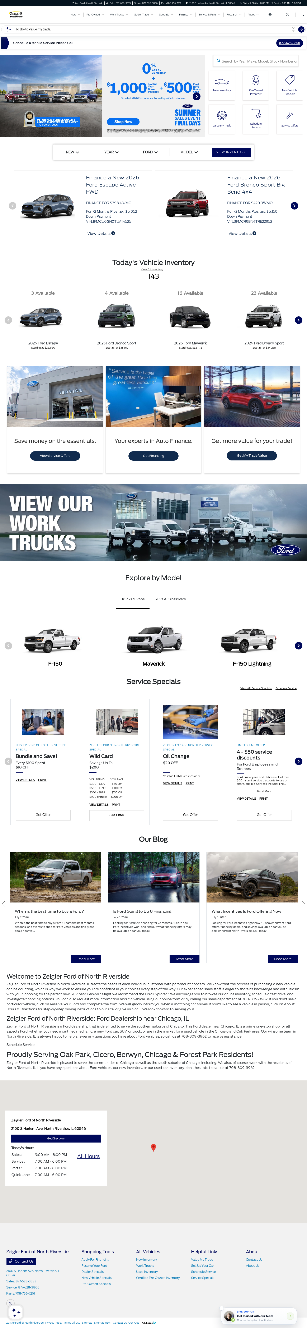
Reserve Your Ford (94, 1265)
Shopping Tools (97, 1251)
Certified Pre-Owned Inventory (158, 1277)
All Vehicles (148, 1251)
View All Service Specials (256, 688)
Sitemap (87, 1322)
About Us (252, 1265)
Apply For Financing (95, 1259)
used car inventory (169, 1068)
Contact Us (23, 1261)
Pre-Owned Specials (96, 1284)
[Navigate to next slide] (201, 96)
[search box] (255, 61)
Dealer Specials (92, 1271)
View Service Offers (55, 456)
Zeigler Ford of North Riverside (25, 1322)
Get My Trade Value (252, 456)
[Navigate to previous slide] (3, 96)
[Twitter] (10, 1303)
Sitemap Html (102, 1322)
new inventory (130, 1068)
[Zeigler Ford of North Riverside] (25, 14)
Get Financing (153, 456)
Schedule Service (286, 688)
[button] (153, 1148)
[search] (302, 14)
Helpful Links (204, 1251)
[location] (187, 3)
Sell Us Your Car (202, 1265)
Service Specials (202, 1277)
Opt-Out (133, 1322)
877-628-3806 (289, 43)
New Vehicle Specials (96, 1277)
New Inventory (146, 1259)
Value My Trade (202, 1259)
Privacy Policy (53, 1322)
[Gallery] (102, 96)
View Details (99, 233)
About (252, 1251)
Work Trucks (145, 1265)
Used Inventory (147, 1271)
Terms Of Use (72, 1322)
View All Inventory (152, 269)
